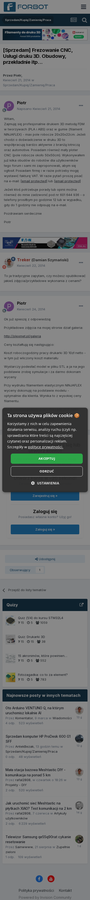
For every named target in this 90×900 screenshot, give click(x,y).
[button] (45, 483)
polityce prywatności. (45, 447)
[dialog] (45, 450)
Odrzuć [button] (47, 471)
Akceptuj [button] (46, 458)
